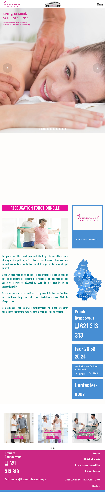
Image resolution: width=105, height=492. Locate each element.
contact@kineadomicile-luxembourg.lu (28, 479)
